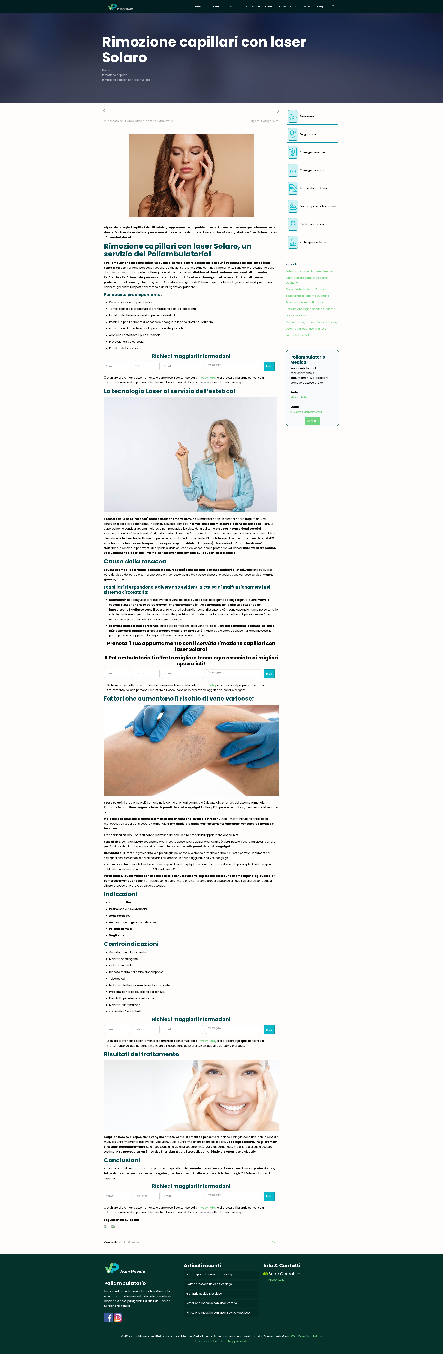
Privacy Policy (207, 378)
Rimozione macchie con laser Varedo (211, 1303)
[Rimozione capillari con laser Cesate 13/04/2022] (10, 1340)
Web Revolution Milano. (306, 1336)
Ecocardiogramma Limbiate (305, 302)
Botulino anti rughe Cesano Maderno (310, 309)
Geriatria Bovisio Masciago (204, 1294)
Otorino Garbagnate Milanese (306, 329)
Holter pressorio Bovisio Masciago (209, 1284)
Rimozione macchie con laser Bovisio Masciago (218, 1313)
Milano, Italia (298, 397)
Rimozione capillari (114, 75)
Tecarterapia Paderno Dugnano (307, 296)
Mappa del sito (238, 1341)
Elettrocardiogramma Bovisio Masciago (312, 322)
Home (106, 70)
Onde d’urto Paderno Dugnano (306, 289)
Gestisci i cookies (17, 1349)
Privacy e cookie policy (210, 1341)
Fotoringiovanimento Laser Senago (309, 271)
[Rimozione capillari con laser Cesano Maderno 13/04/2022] (433, 1340)
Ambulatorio (135, 121)
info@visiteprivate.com (306, 412)
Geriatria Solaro (296, 316)
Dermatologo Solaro (299, 335)
